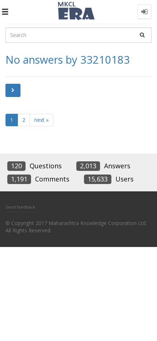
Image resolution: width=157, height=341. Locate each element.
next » (41, 119)
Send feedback (20, 207)
